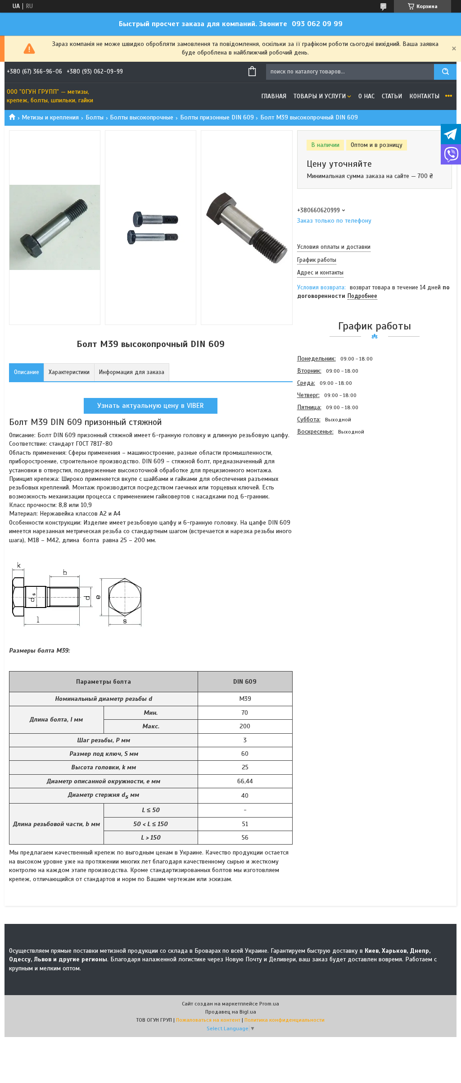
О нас (366, 96)
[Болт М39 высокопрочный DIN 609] (329, 486)
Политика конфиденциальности (284, 1020)
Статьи (392, 96)
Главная (273, 96)
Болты (95, 117)
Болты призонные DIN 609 (217, 117)
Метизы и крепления (50, 117)
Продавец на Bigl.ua (230, 1012)
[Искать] (445, 72)
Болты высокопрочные (141, 117)
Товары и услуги (320, 96)
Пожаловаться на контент (208, 1020)
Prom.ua (269, 1004)
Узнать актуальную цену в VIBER (150, 405)
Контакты (424, 96)
